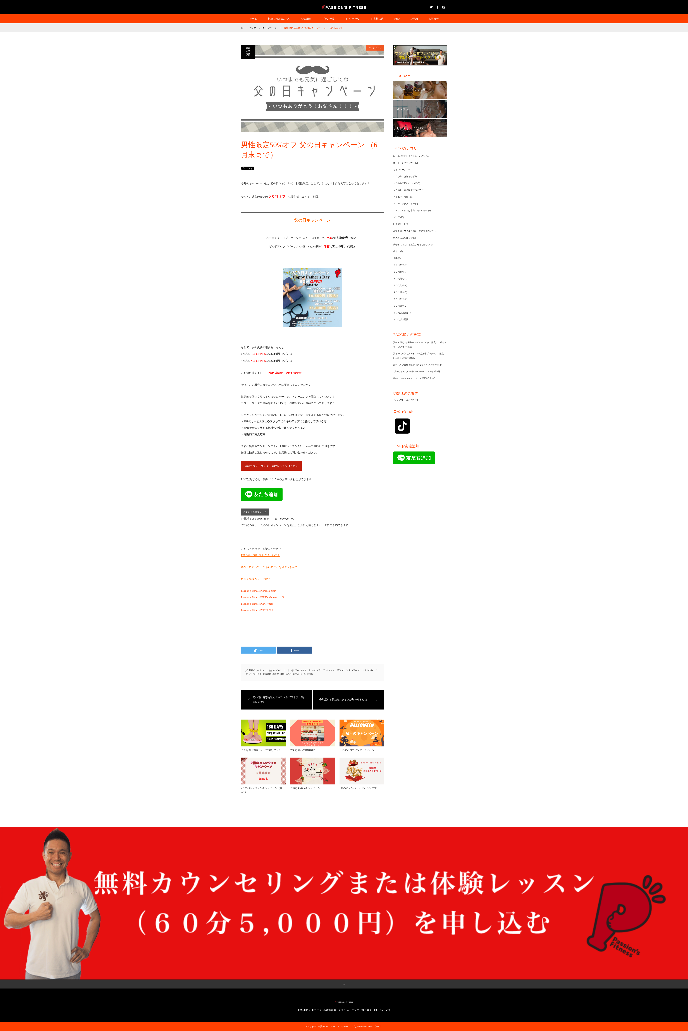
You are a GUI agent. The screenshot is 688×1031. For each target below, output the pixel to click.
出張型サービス (400, 224)
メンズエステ (255, 674)
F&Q (397, 18)
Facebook (437, 6)
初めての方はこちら (279, 18)
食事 (395, 258)
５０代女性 (398, 299)
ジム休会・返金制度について (407, 190)
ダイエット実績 (400, 197)
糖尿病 (310, 674)
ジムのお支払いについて (405, 183)
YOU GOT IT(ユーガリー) (405, 400)
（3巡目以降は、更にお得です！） (286, 373)
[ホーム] (242, 24)
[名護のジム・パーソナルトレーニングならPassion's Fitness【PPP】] (344, 7)
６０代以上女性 (400, 312)
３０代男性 (398, 278)
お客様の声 (377, 18)
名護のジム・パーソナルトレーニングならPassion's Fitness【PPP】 (350, 1026)
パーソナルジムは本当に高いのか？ (410, 210)
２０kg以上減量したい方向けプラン (261, 750)
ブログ (252, 28)
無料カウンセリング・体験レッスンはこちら (271, 466)
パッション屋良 (333, 670)
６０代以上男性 (400, 319)
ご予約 (414, 18)
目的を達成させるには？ (256, 579)
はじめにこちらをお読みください (409, 156)
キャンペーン (352, 18)
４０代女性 (398, 285)
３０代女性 (398, 272)
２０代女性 (398, 265)
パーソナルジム (349, 670)
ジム (297, 670)
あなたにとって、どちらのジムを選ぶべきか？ (269, 567)
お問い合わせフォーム (255, 512)
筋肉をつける (299, 674)
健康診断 (267, 674)
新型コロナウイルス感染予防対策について (413, 231)
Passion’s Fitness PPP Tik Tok (257, 610)
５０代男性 (398, 306)
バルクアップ (318, 670)
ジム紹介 (306, 18)
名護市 (275, 674)
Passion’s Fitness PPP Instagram (258, 590)
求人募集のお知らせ (403, 238)
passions (260, 670)
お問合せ (434, 18)
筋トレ (396, 251)
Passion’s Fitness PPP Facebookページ (262, 597)
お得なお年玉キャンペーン (305, 788)
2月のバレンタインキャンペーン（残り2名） (263, 790)
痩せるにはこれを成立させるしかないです (413, 244)
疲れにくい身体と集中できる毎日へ (410, 364)
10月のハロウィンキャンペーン (357, 750)
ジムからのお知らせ (403, 176)
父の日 (288, 674)
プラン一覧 (328, 18)
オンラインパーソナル (404, 163)
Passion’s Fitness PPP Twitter (257, 603)
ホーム (253, 18)
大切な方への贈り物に (302, 750)
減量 (282, 674)
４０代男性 (398, 292)
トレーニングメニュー (404, 203)
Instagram (443, 6)
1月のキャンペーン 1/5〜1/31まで (358, 788)
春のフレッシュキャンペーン (407, 378)
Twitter (431, 6)
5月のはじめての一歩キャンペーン (410, 371)
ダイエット (305, 670)
